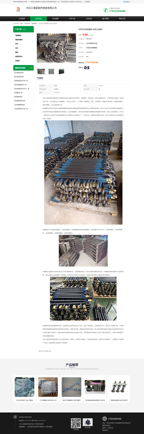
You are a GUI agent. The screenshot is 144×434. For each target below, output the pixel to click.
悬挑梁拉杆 (19, 56)
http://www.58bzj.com (45, 351)
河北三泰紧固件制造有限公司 (27, 424)
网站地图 (49, 426)
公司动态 (89, 18)
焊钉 (16, 44)
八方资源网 (29, 426)
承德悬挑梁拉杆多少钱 (21, 80)
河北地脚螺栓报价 (19, 104)
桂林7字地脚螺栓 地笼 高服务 (48, 400)
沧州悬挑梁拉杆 (19, 72)
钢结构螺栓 (19, 39)
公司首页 (22, 18)
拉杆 (16, 48)
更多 (31, 68)
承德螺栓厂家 (18, 92)
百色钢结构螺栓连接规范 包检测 (71, 400)
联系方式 (122, 18)
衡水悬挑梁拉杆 (19, 76)
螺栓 (16, 52)
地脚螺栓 (34, 23)
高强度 (17, 60)
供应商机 (38, 18)
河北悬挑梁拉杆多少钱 (21, 109)
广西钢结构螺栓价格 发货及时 (95, 400)
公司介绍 (72, 18)
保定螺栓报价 (18, 96)
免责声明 (36, 426)
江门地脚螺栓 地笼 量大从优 (24, 400)
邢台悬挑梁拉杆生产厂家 (21, 88)
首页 (21, 23)
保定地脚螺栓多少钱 (20, 84)
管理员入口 (42, 426)
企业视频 (55, 18)
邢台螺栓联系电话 (19, 100)
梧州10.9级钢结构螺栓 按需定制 (118, 400)
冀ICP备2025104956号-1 (39, 420)
